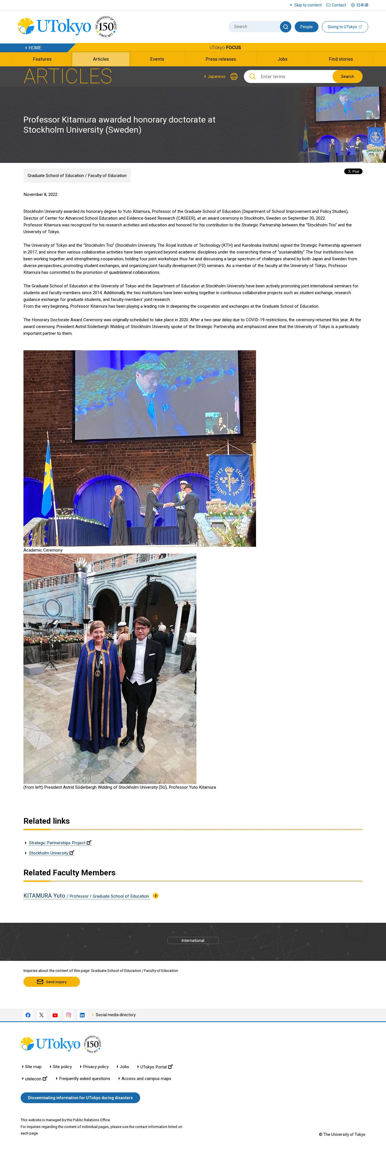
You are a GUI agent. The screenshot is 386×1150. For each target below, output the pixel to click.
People (306, 27)
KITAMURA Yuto (86, 895)
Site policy (62, 1067)
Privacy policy (96, 1067)
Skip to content (308, 5)
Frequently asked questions (84, 1079)
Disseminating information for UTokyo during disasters (80, 1098)
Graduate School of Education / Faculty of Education (77, 175)
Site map (33, 1067)
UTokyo (225, 47)
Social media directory (116, 1015)
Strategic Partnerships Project (57, 842)
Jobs (124, 1067)
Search (347, 76)
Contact (339, 5)
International (193, 940)
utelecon (33, 1078)
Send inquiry (56, 982)
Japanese (216, 76)
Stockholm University (48, 853)
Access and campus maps (146, 1079)
